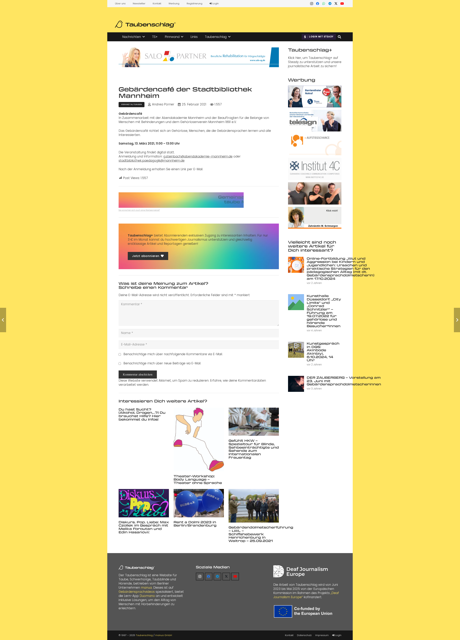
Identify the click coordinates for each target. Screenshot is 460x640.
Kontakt (157, 3)
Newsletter (139, 3)
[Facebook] (318, 4)
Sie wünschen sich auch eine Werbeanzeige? (139, 210)
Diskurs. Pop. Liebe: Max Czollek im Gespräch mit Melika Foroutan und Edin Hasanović (144, 527)
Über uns (120, 3)
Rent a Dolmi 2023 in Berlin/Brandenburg (195, 524)
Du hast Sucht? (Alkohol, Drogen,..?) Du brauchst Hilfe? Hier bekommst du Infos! (142, 414)
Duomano (147, 596)
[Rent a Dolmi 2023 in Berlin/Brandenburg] (199, 503)
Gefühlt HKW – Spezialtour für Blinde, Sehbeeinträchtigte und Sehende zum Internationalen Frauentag (254, 448)
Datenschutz (304, 635)
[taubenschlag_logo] (145, 24)
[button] (143, 37)
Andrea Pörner (163, 104)
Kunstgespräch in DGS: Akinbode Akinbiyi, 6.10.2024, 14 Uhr (323, 351)
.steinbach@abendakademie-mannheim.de (199, 156)
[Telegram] (330, 4)
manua (146, 587)
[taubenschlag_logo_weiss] (137, 567)
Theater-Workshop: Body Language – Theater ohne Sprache (198, 479)
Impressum (322, 635)
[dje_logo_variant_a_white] (300, 571)
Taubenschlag (144, 635)
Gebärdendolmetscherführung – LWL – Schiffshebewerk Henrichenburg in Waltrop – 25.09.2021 (261, 534)
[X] (336, 4)
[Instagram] (312, 4)
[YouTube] (342, 4)
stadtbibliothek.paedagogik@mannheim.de (152, 160)
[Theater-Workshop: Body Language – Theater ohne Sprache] (199, 439)
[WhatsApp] (324, 4)
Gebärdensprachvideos (137, 592)
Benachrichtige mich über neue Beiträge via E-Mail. (162, 363)
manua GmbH (163, 635)
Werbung (174, 3)
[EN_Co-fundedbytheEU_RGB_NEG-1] (304, 611)
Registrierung (194, 3)
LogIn (215, 3)
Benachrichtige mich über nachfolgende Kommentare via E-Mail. (173, 354)
